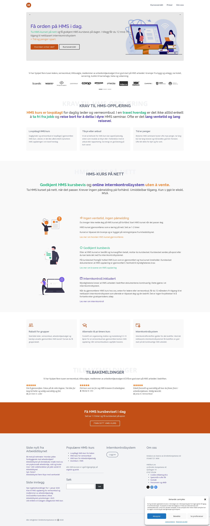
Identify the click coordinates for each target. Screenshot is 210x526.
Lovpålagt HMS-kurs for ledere (82, 453)
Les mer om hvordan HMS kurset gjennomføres (101, 237)
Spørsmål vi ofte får (158, 477)
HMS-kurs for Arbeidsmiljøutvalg (83, 458)
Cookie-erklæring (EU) (159, 475)
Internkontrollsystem (147, 331)
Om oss (180, 5)
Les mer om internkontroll (92, 301)
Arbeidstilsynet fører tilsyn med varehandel (43, 474)
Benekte (176, 516)
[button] (205, 499)
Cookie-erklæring (170, 522)
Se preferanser (197, 516)
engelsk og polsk (72, 469)
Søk (99, 486)
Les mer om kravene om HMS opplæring (98, 267)
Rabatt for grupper (39, 331)
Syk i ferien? (30, 472)
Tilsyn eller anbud (91, 131)
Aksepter (157, 516)
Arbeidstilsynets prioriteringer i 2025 (40, 498)
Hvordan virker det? (44, 47)
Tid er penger (143, 131)
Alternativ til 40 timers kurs (96, 331)
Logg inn (112, 454)
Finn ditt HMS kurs (105, 423)
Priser (170, 5)
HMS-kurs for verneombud (80, 456)
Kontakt (153, 480)
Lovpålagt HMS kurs (39, 131)
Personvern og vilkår (181, 522)
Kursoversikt (156, 5)
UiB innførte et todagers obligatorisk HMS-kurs (44, 501)
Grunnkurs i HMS (76, 461)
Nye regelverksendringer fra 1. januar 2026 (43, 488)
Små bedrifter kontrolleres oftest (39, 495)
